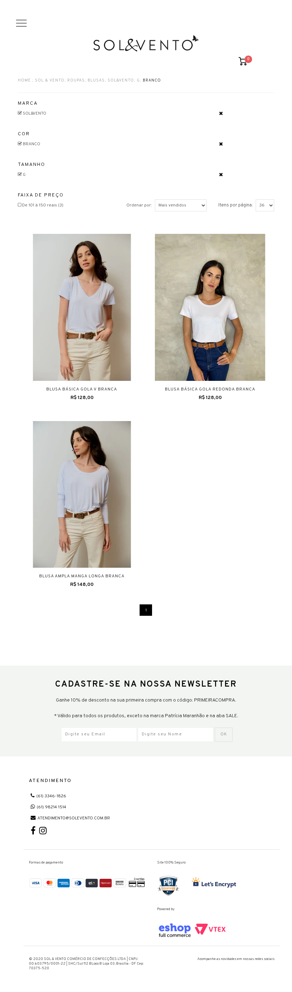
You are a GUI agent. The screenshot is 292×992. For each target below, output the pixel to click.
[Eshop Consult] (192, 930)
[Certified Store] (168, 886)
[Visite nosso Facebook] (33, 832)
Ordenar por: (139, 205)
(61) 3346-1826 (51, 796)
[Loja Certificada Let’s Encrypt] (215, 883)
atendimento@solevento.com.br (73, 818)
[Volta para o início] (146, 44)
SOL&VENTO (121, 80)
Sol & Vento (49, 80)
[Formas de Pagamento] (87, 882)
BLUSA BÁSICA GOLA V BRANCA (81, 389)
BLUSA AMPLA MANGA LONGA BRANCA (82, 576)
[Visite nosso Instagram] (42, 832)
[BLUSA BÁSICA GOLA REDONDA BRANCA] (210, 307)
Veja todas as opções (221, 113)
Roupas (76, 80)
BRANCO (152, 80)
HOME (24, 80)
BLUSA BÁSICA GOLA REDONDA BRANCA (210, 389)
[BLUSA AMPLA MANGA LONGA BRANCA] (82, 494)
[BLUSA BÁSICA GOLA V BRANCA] (82, 307)
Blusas (96, 80)
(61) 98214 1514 (51, 807)
